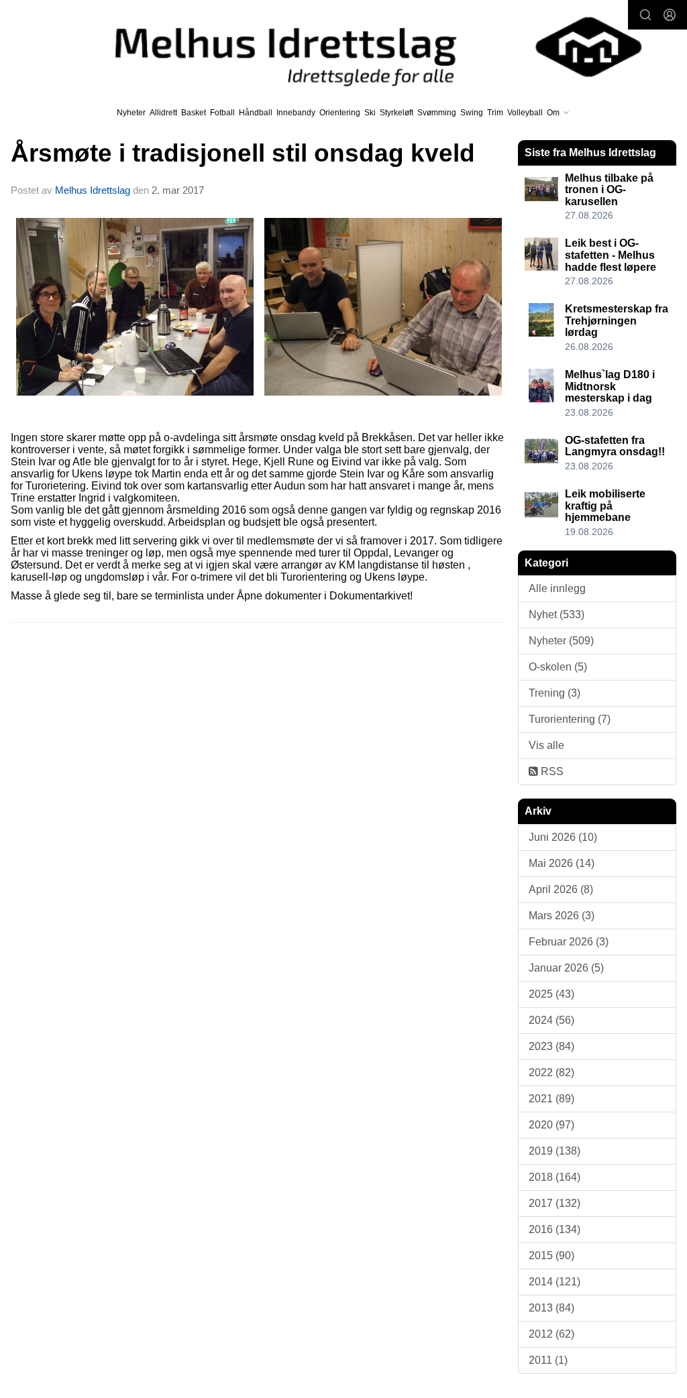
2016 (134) (554, 1229)
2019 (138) (554, 1151)
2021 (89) (551, 1098)
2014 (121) (554, 1281)
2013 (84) (551, 1308)
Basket (193, 112)
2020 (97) (551, 1124)
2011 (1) (548, 1360)
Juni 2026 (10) (563, 837)
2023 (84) (551, 1046)
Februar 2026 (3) (569, 941)
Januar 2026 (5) (566, 968)
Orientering (339, 112)
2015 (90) (551, 1255)
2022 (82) (551, 1072)
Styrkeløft (396, 112)
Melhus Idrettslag (92, 190)
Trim (495, 112)
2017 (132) (554, 1203)
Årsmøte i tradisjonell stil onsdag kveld (243, 153)
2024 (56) (551, 1020)
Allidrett (163, 112)
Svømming (436, 112)
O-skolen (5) (558, 667)
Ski (370, 112)
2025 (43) (551, 994)
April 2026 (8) (561, 889)
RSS (551, 771)
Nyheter (131, 112)
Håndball (255, 112)
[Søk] (645, 15)
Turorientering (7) (570, 719)
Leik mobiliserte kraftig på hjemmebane (605, 505)
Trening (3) (554, 693)
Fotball (222, 112)
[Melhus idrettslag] (363, 47)
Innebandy (295, 112)
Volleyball (525, 112)
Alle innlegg (557, 588)
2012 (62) (551, 1334)
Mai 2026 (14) (561, 863)
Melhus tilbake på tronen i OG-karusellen (609, 189)
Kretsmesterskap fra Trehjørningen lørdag (616, 320)
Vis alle (546, 745)
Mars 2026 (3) (561, 915)
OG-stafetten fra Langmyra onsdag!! (615, 446)
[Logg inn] (669, 15)
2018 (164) (554, 1177)
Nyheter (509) (561, 640)
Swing (471, 112)
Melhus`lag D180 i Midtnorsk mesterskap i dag (610, 386)
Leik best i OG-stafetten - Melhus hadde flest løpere (610, 254)
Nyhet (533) (556, 614)
